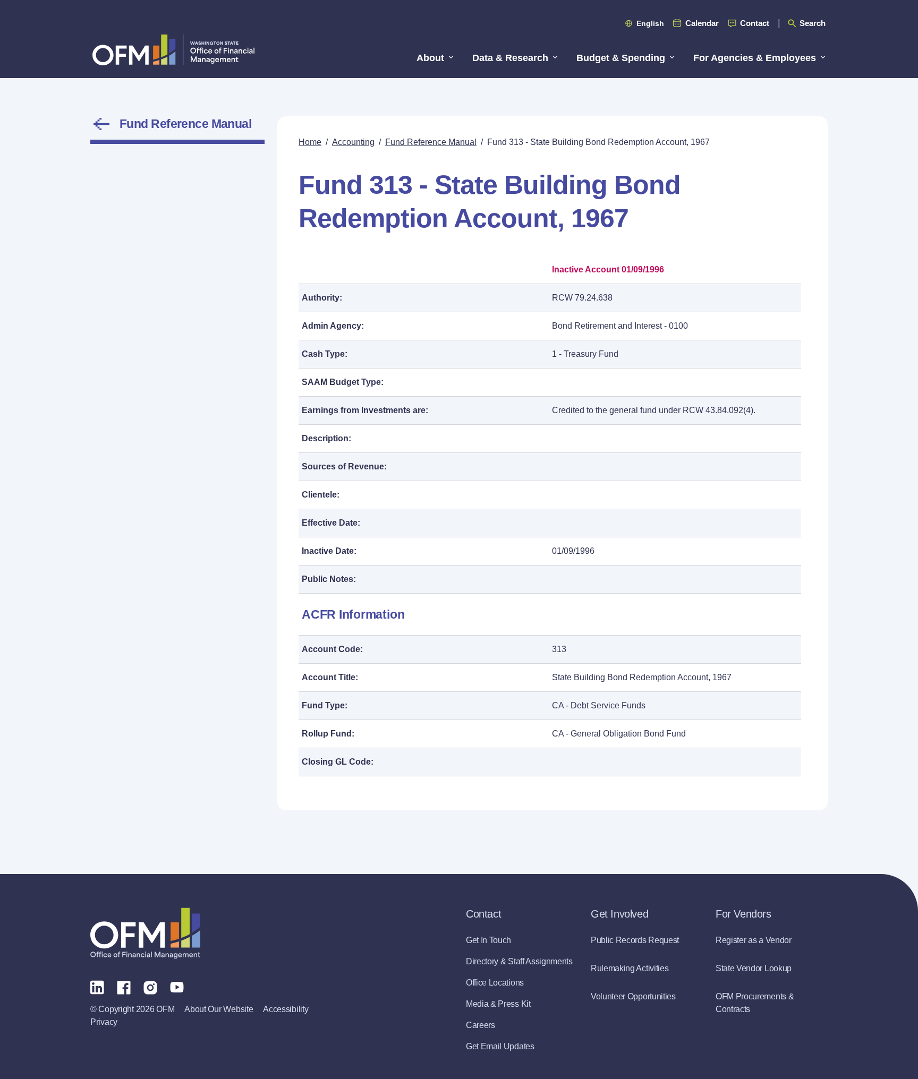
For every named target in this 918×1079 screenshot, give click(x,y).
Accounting (353, 142)
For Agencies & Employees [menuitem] (754, 58)
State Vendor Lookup (754, 968)
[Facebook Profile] (124, 986)
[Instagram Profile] (150, 986)
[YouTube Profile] (177, 986)
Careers (480, 1025)
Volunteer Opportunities (633, 996)
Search (813, 23)
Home (310, 142)
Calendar (702, 23)
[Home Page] (145, 933)
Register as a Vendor (754, 940)
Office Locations (495, 982)
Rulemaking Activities (629, 968)
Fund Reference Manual (185, 124)
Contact (754, 23)
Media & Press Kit (498, 1003)
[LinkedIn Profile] (97, 987)
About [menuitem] (430, 58)
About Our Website (218, 1009)
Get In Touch (488, 940)
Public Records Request (635, 940)
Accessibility (285, 1009)
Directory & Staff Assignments (519, 961)
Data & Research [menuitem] (510, 58)
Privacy (103, 1021)
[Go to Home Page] (173, 49)
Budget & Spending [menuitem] (620, 58)
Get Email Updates (500, 1046)
